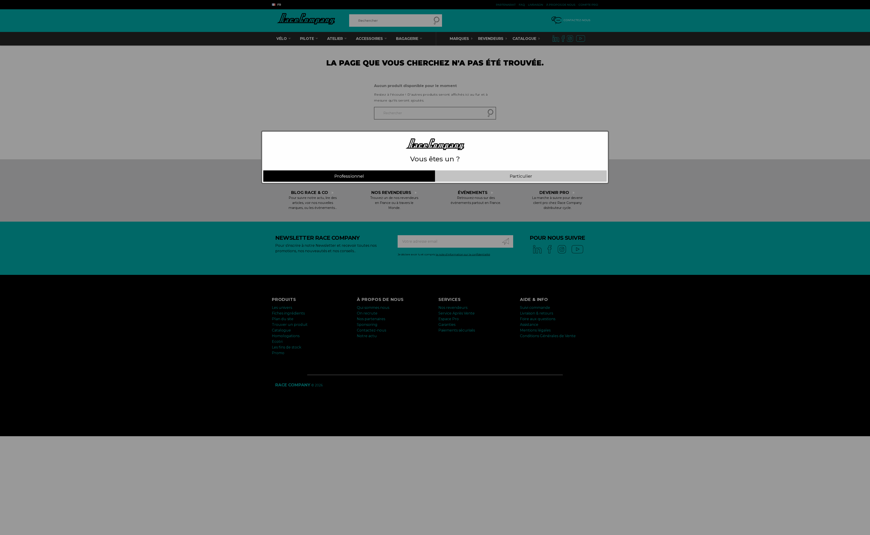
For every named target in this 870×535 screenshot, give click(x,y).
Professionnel (349, 176)
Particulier (521, 176)
